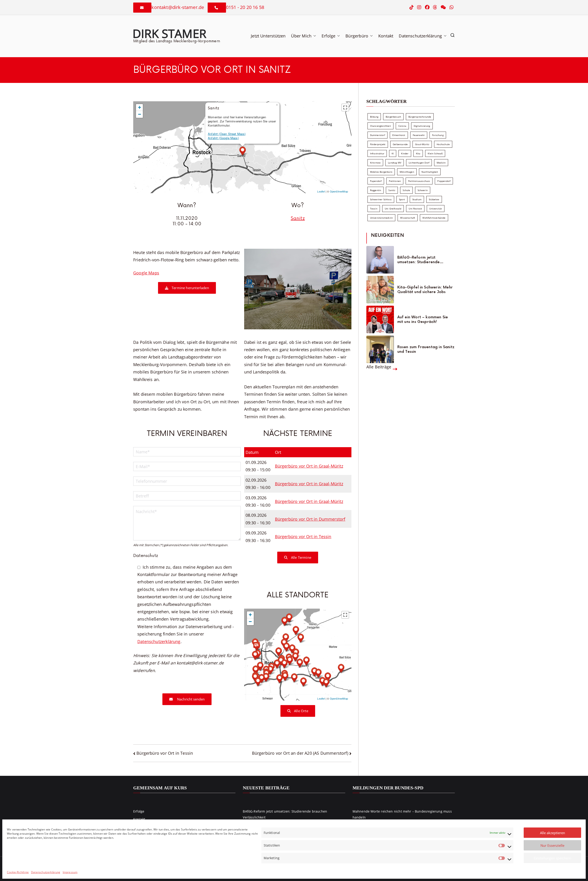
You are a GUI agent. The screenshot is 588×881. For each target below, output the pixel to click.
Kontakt (385, 36)
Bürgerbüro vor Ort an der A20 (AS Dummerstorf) (300, 753)
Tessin (373, 208)
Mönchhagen (407, 171)
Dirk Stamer (169, 33)
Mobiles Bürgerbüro (381, 171)
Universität (435, 208)
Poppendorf (443, 181)
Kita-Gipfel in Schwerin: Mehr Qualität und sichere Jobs (425, 289)
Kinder (404, 153)
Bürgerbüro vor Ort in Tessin (303, 536)
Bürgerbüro (356, 36)
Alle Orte (300, 711)
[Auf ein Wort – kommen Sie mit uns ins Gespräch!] (380, 319)
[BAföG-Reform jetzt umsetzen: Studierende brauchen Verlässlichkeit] (380, 260)
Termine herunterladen (190, 287)
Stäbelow (434, 199)
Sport (402, 199)
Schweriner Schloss (381, 199)
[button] (313, 36)
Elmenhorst (398, 135)
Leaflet (321, 191)
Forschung (438, 135)
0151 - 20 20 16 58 (245, 7)
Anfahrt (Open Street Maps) (227, 134)
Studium (416, 199)
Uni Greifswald (393, 208)
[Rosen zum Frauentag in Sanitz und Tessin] (380, 349)
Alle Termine (300, 557)
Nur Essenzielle (552, 845)
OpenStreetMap (339, 191)
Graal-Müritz (422, 144)
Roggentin (375, 190)
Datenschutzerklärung (45, 872)
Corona (402, 125)
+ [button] (139, 107)
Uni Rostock (415, 208)
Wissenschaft (407, 217)
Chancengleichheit (380, 125)
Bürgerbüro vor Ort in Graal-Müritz (309, 466)
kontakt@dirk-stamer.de (177, 7)
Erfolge (328, 36)
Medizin (441, 162)
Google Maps (146, 273)
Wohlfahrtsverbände (433, 217)
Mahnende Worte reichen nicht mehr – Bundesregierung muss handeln (402, 814)
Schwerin (423, 190)
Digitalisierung (422, 125)
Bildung (374, 116)
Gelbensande (400, 144)
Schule (406, 190)
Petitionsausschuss (419, 181)
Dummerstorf (377, 135)
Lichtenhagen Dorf (419, 162)
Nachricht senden (190, 699)
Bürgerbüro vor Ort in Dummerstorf (310, 519)
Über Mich (301, 36)
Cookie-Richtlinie (18, 872)
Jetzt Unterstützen (268, 36)
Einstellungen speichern (552, 858)
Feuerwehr (419, 135)
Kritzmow (375, 162)
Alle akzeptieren (552, 832)
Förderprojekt (377, 144)
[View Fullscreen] (345, 107)
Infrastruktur (377, 153)
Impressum (70, 872)
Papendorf (376, 181)
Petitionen (395, 181)
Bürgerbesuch (393, 116)
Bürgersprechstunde (419, 116)
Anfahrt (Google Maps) (223, 138)
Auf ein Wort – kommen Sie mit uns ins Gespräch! (422, 319)
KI (393, 153)
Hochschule (443, 144)
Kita (418, 153)
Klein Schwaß (435, 153)
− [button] (139, 114)
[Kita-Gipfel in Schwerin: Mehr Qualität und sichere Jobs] (380, 289)
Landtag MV (394, 162)
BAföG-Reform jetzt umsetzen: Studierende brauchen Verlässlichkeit (420, 259)
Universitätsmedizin (381, 217)
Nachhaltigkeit (429, 171)
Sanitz (298, 218)
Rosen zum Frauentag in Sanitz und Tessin (425, 349)
